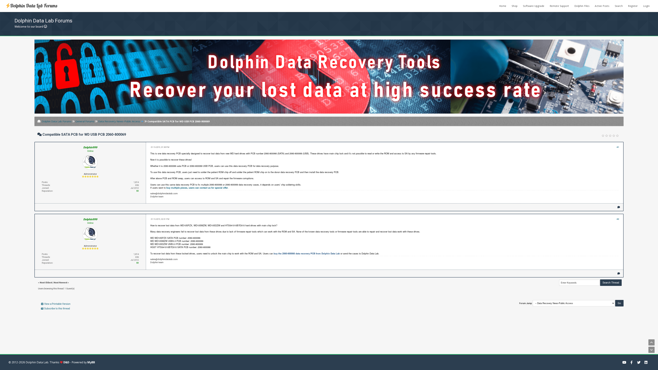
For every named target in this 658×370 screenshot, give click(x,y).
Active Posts (602, 6)
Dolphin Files (581, 6)
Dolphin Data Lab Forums (33, 6)
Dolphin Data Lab (37, 362)
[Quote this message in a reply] (618, 207)
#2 (618, 219)
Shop (515, 6)
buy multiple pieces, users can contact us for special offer (197, 187)
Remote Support (559, 6)
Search (619, 6)
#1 (618, 147)
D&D (66, 362)
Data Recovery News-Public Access (119, 121)
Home (502, 6)
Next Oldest (46, 282)
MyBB (91, 362)
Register (633, 6)
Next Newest (60, 282)
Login (646, 6)
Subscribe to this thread (57, 308)
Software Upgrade (533, 6)
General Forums (84, 121)
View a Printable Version (57, 304)
